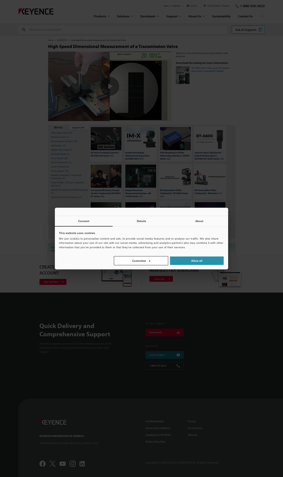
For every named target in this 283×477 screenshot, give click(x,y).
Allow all (196, 260)
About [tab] (199, 220)
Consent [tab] (84, 220)
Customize (139, 260)
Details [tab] (141, 220)
